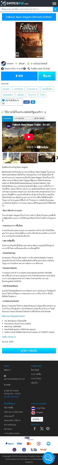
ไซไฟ (42, 94)
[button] (29, 112)
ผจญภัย (6, 89)
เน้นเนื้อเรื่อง (47, 89)
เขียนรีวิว (34, 383)
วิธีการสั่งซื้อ (8, 407)
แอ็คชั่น (20, 94)
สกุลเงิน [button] (36, 419)
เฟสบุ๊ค (8, 385)
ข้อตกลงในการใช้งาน (12, 420)
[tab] (7, 118)
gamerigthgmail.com (14, 379)
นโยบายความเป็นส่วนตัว (13, 412)
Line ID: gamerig (11, 396)
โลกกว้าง (32, 94)
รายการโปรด (36, 378)
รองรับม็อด (18, 89)
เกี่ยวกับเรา (8, 429)
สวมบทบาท (33, 89)
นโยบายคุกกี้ (9, 416)
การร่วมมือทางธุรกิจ (12, 433)
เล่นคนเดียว (8, 94)
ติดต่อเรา (7, 370)
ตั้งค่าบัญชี (35, 370)
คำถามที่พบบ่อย (10, 425)
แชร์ (26, 102)
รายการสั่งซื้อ (36, 374)
